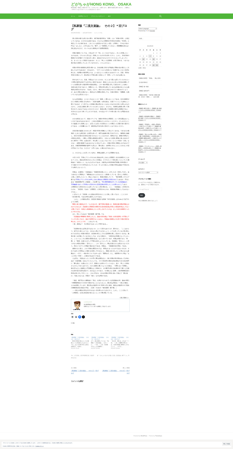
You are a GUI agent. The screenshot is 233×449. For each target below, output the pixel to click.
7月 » (144, 67)
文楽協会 (118, 355)
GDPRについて (83, 16)
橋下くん (124, 355)
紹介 (109, 16)
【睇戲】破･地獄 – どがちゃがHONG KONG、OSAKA (149, 118)
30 (157, 65)
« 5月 (140, 67)
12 (143, 59)
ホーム (73, 16)
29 (153, 65)
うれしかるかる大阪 (105, 355)
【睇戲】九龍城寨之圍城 (145, 116)
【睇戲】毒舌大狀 (143, 108)
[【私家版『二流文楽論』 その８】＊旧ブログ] (121, 342)
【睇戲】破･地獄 (143, 86)
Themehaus (158, 436)
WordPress (144, 436)
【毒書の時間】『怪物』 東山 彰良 (149, 78)
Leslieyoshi (87, 33)
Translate (152, 31)
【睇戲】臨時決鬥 (143, 91)
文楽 (113, 355)
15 (153, 59)
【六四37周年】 (143, 82)
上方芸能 (76, 355)
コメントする (98, 33)
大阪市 (92, 355)
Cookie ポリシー (40, 446)
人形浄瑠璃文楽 (84, 355)
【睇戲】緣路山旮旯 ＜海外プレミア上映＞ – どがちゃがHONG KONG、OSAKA (150, 128)
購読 (141, 195)
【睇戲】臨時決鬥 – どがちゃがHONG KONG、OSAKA (149, 150)
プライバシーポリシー (98, 16)
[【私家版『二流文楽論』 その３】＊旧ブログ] (81, 342)
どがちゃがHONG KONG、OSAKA (101, 4)
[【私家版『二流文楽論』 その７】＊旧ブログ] (101, 342)
